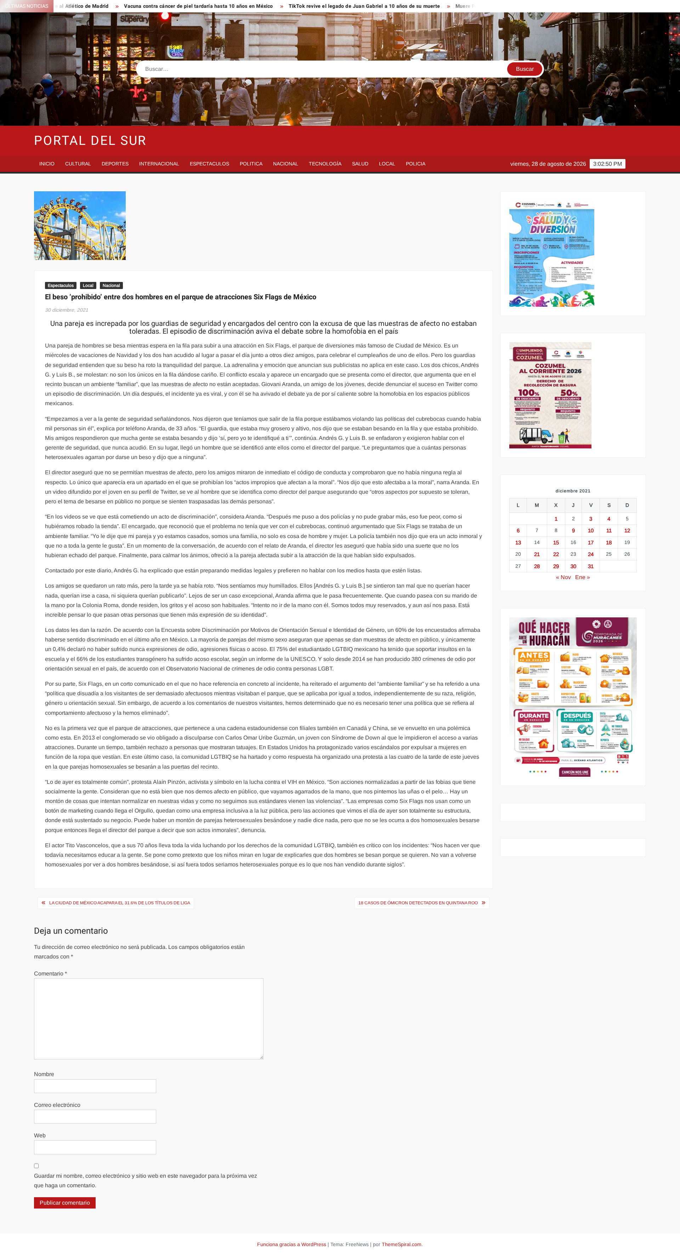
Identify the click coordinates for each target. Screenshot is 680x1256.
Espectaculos (209, 163)
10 (591, 530)
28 (537, 566)
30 (573, 566)
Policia (415, 163)
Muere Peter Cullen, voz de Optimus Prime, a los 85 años (473, 6)
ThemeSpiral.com (401, 1244)
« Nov (563, 577)
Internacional (159, 163)
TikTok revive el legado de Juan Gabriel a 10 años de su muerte (314, 6)
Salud (360, 163)
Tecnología (325, 163)
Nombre (44, 1074)
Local (387, 163)
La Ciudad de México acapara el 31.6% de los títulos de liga (119, 902)
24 (591, 554)
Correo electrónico (57, 1105)
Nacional (285, 163)
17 (591, 542)
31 (591, 566)
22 (556, 554)
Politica (251, 163)
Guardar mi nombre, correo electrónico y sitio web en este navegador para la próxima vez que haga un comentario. (145, 1180)
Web (40, 1135)
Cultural (78, 163)
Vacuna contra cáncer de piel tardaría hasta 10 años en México (148, 6)
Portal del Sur (90, 140)
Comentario (50, 974)
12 (627, 530)
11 (609, 530)
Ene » (582, 577)
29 (556, 566)
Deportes (115, 163)
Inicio (47, 163)
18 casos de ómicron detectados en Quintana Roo (418, 902)
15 (556, 542)
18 (609, 542)
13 (518, 542)
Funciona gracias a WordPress (291, 1244)
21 (537, 554)
